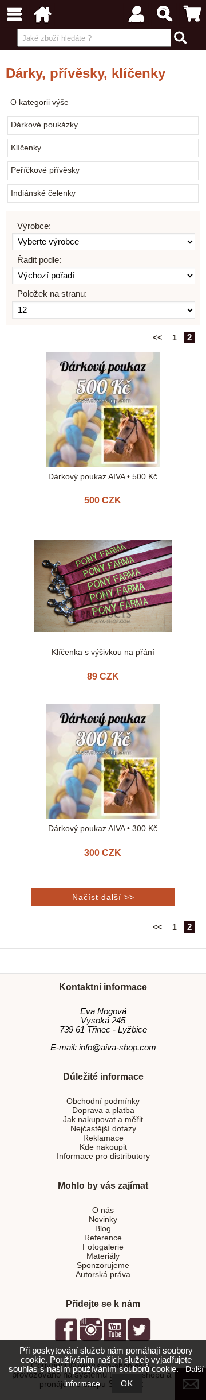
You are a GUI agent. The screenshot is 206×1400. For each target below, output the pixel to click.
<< (157, 337)
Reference (103, 1238)
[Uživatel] (136, 14)
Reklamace (103, 1138)
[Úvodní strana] (42, 14)
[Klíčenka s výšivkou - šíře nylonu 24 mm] (103, 586)
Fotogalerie (103, 1247)
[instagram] (90, 1339)
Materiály (103, 1256)
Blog (103, 1228)
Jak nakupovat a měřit (103, 1119)
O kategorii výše (39, 102)
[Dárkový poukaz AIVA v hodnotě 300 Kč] (103, 761)
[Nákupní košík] (192, 14)
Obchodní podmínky (103, 1101)
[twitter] (139, 1339)
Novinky (103, 1219)
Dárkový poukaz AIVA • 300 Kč (102, 828)
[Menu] (14, 14)
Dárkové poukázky (44, 125)
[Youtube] (114, 1339)
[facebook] (66, 1339)
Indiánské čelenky (43, 193)
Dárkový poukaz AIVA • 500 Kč (102, 476)
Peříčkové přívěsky (45, 170)
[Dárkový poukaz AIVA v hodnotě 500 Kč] (103, 409)
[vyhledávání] (164, 14)
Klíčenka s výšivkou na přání (103, 652)
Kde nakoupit (103, 1147)
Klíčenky (26, 148)
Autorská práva (103, 1274)
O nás (103, 1210)
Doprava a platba (103, 1110)
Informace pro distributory (103, 1156)
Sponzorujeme (103, 1265)
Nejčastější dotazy (103, 1128)
